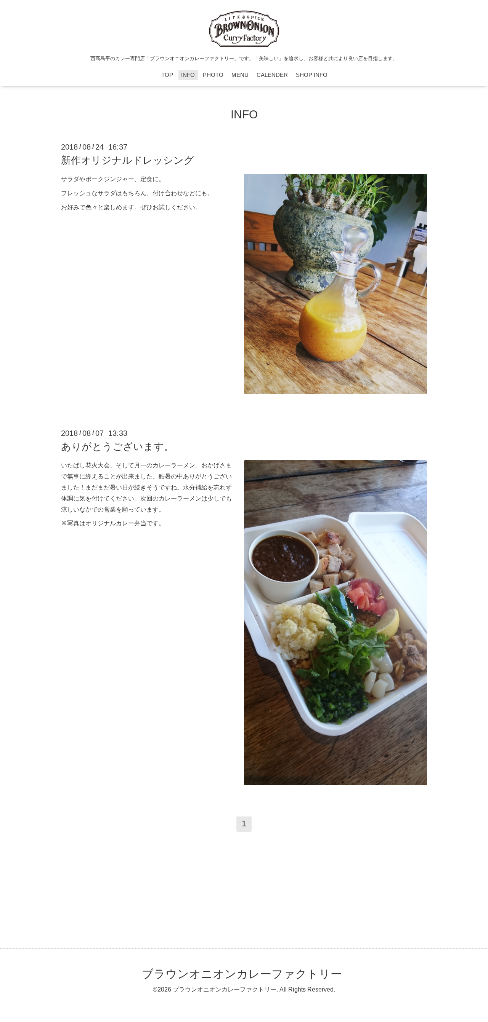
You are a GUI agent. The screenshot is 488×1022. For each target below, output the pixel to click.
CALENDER (272, 75)
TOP (167, 75)
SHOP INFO (311, 75)
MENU (240, 75)
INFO (188, 75)
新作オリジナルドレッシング (127, 160)
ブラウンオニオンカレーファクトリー (242, 974)
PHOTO (213, 75)
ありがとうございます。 (117, 446)
